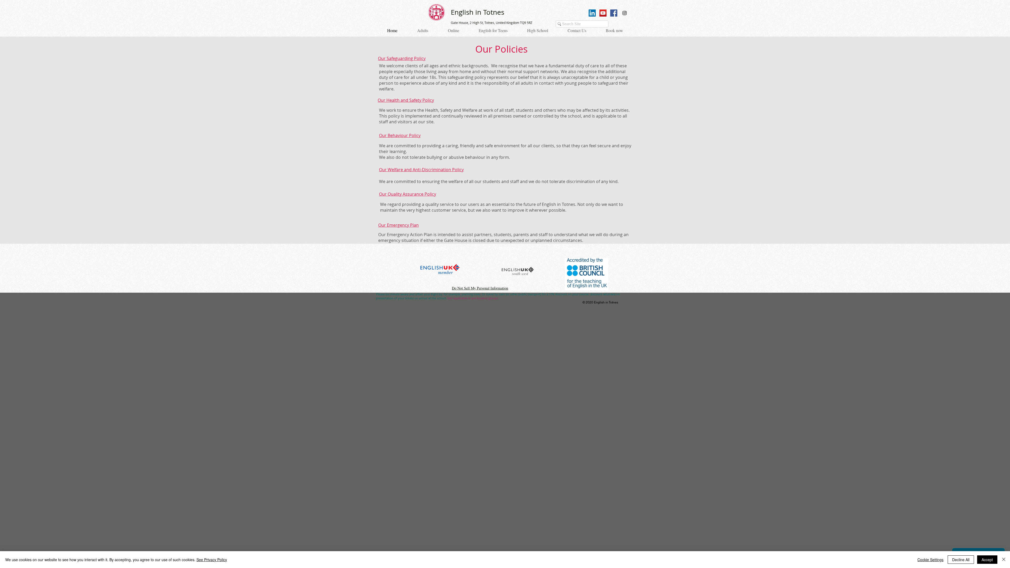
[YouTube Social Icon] (603, 13)
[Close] (1004, 559)
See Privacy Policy (211, 559)
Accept (987, 559)
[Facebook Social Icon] (613, 13)
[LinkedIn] (592, 13)
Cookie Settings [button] (930, 559)
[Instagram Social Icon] (624, 13)
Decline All (960, 559)
